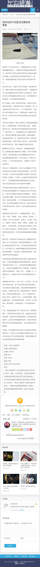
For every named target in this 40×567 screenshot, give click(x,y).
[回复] (22, 510)
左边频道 (20, 3)
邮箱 (22, 538)
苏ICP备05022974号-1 (27, 562)
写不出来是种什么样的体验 (25, 438)
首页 (6, 14)
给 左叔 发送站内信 (28, 429)
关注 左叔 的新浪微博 (31, 429)
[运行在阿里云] (20, 563)
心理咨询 (16, 556)
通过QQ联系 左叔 (24, 429)
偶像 (8, 415)
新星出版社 (25, 415)
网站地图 (32, 556)
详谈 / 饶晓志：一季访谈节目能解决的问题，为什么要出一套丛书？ (29, 465)
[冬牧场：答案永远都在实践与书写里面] (11, 460)
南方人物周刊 (16, 415)
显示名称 (7, 538)
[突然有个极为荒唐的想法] (29, 483)
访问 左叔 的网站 (21, 429)
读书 (11, 14)
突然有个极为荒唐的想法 (28, 486)
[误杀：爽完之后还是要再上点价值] (11, 483)
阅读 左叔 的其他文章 (16, 429)
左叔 (5, 29)
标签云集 (24, 556)
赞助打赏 (8, 556)
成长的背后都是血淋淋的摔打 (15, 434)
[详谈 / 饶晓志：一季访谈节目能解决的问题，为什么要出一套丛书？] (29, 460)
